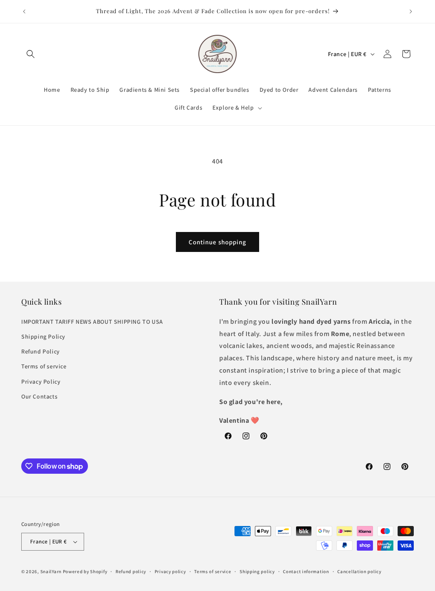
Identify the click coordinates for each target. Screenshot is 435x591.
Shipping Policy (43, 336)
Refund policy (131, 571)
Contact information (306, 571)
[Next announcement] (410, 11)
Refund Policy (40, 351)
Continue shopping (217, 242)
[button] (30, 54)
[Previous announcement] (24, 11)
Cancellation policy (359, 571)
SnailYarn (51, 571)
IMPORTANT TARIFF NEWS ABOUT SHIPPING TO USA (92, 321)
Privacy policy (170, 571)
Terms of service (44, 366)
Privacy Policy (40, 381)
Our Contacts (39, 396)
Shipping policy (257, 571)
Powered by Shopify (85, 571)
